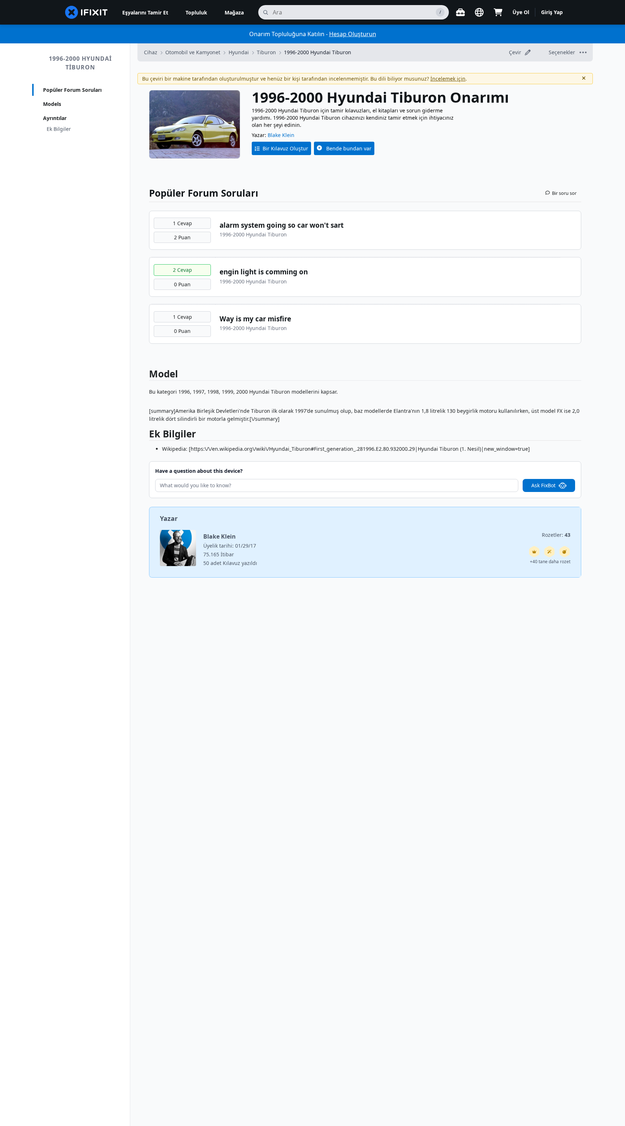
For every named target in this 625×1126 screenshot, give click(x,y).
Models (52, 103)
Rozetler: (556, 534)
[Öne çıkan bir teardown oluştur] (564, 551)
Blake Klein (281, 135)
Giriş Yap (552, 12)
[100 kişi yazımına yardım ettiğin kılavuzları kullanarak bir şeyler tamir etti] (549, 551)
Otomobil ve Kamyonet (192, 52)
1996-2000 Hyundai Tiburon (80, 63)
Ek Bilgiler (59, 128)
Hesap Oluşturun (352, 34)
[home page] (86, 12)
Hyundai (239, 52)
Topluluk (196, 12)
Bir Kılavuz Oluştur (285, 148)
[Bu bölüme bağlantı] (145, 435)
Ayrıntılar (55, 118)
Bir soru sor (564, 193)
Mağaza (234, 12)
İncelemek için (447, 78)
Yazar (169, 518)
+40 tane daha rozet (550, 561)
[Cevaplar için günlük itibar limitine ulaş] (534, 551)
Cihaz (150, 52)
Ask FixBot (543, 485)
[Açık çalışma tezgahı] (460, 12)
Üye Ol (521, 12)
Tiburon (266, 52)
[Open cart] (498, 12)
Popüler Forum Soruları (72, 89)
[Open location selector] (479, 12)
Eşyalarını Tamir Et (145, 12)
